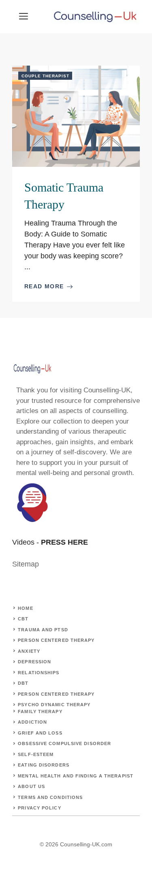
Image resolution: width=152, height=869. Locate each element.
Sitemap (25, 564)
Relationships (38, 672)
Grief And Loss (40, 733)
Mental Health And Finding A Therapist (75, 775)
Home (25, 608)
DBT (23, 683)
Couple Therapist (45, 76)
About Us (31, 786)
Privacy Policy (39, 807)
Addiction (32, 722)
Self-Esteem (36, 754)
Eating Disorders (43, 765)
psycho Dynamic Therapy (54, 704)
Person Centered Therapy (56, 640)
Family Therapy (40, 711)
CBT (23, 618)
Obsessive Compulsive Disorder (64, 743)
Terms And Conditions (50, 797)
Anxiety (29, 651)
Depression (34, 661)
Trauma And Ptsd (43, 629)
